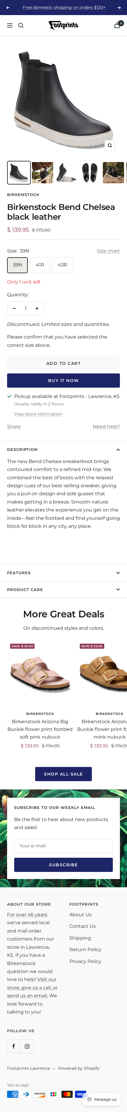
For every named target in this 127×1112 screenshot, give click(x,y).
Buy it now (63, 380)
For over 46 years (27, 914)
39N (17, 265)
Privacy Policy (85, 961)
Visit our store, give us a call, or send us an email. (32, 987)
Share (14, 426)
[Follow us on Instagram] (27, 1046)
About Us (80, 914)
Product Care (25, 589)
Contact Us (82, 926)
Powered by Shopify (79, 1068)
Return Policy (85, 949)
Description (22, 449)
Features (19, 572)
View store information (38, 414)
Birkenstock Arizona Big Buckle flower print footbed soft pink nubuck (40, 729)
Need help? (106, 426)
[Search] (21, 25)
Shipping (80, 938)
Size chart (108, 251)
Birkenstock (23, 194)
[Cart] (117, 25)
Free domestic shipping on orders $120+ (64, 7)
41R (40, 265)
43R (62, 265)
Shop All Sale (63, 774)
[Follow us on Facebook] (13, 1046)
